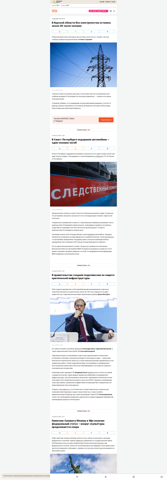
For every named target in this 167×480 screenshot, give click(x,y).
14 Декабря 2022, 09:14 (58, 18)
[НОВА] (98, 11)
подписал (90, 372)
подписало (79, 441)
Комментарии (83, 130)
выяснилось (109, 237)
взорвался (91, 234)
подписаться (106, 120)
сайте (106, 292)
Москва (63, 5)
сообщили (98, 156)
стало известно (63, 389)
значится (100, 443)
